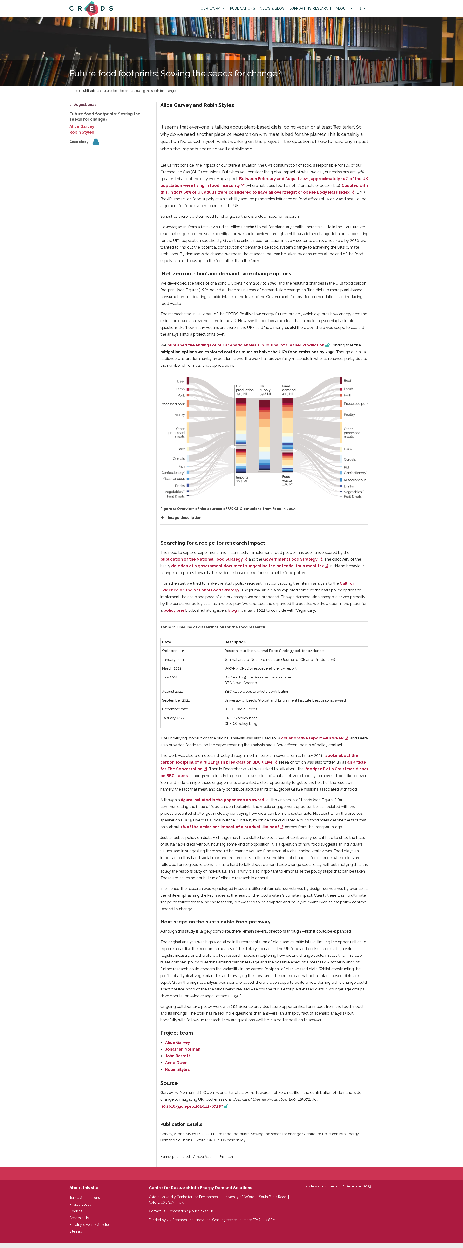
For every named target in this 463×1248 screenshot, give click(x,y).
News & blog (272, 8)
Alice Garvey (81, 126)
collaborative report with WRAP (312, 738)
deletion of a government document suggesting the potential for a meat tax (247, 566)
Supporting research (310, 8)
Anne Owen (176, 1062)
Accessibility (79, 1218)
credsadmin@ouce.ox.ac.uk (191, 1211)
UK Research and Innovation (189, 1220)
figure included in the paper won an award (222, 800)
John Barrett (177, 1056)
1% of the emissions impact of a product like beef (230, 827)
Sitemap (75, 1231)
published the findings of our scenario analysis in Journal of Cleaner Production (245, 345)
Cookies (75, 1211)
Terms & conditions (84, 1198)
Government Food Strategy (290, 559)
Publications (242, 8)
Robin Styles (81, 132)
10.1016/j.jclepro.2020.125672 (191, 1106)
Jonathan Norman (182, 1049)
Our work (210, 8)
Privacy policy (80, 1204)
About (342, 8)
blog (232, 610)
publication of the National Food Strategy (201, 559)
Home (73, 91)
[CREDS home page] (91, 8)
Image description (184, 517)
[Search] (361, 8)
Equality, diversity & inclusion (92, 1225)
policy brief (174, 610)
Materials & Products (96, 142)
